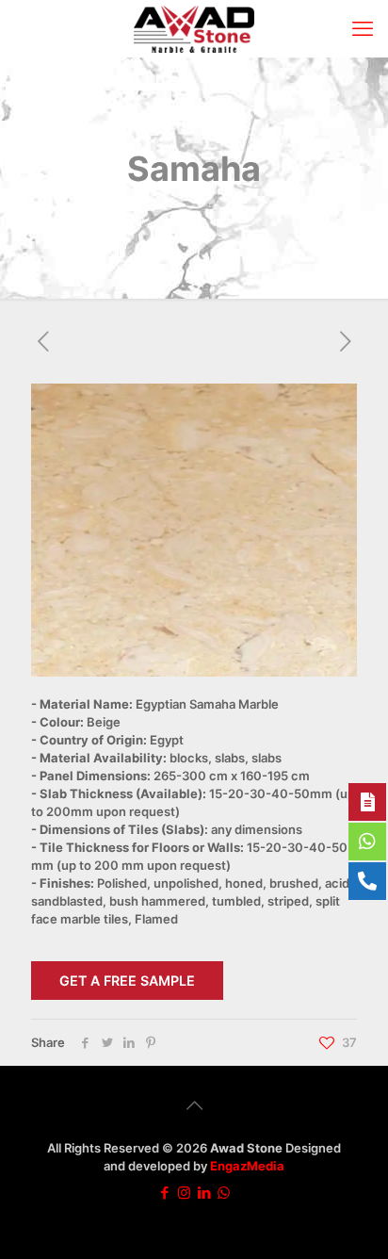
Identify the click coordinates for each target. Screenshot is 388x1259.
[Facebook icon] (164, 1193)
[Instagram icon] (184, 1193)
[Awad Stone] (194, 28)
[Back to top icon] (194, 1105)
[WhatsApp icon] (224, 1193)
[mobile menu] (363, 28)
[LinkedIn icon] (204, 1193)
